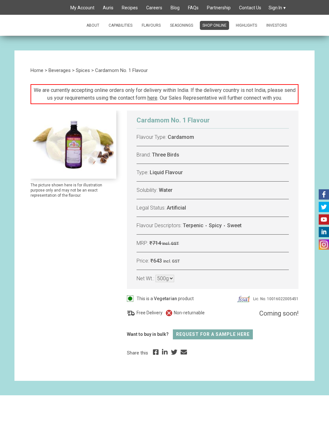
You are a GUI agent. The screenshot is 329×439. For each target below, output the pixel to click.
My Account (82, 7)
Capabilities (120, 25)
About (92, 25)
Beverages (60, 70)
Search (59, 8)
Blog (175, 7)
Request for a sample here (213, 334)
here (152, 98)
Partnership (219, 7)
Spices (83, 70)
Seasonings (181, 25)
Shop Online (214, 25)
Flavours (151, 25)
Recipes (130, 7)
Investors (276, 25)
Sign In (275, 7)
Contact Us (250, 7)
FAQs (193, 7)
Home (37, 70)
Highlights (246, 25)
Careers (154, 7)
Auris (108, 7)
